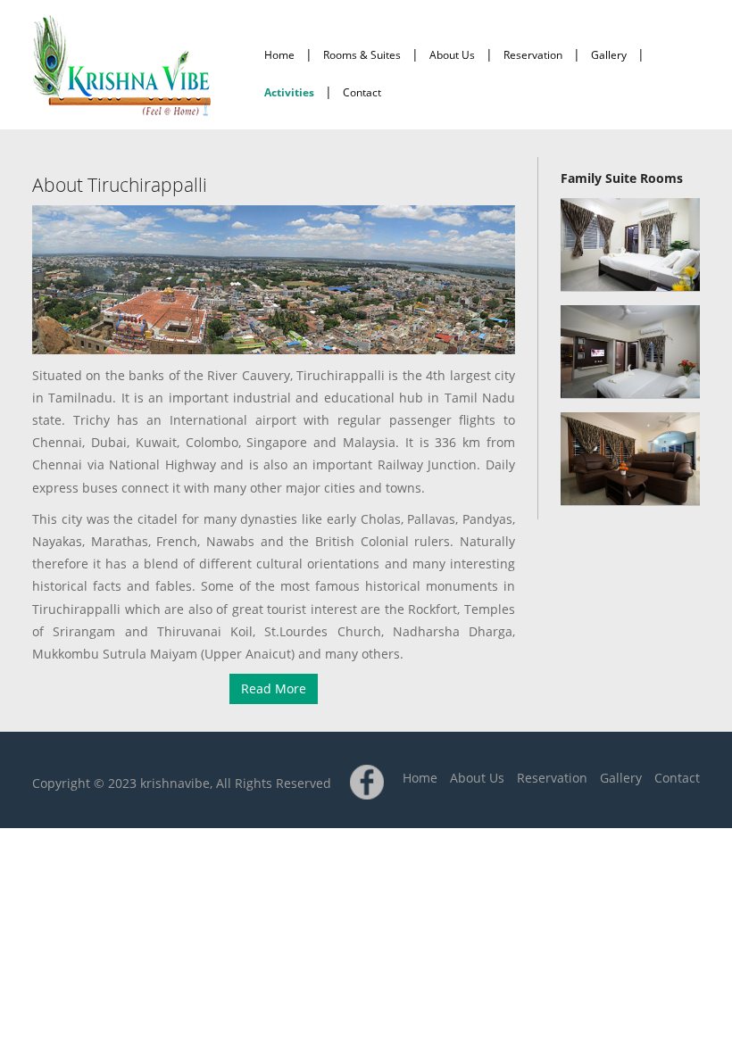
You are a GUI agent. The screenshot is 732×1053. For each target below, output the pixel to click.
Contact (362, 92)
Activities (289, 92)
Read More (273, 688)
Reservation (532, 54)
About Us (477, 777)
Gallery (609, 54)
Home (279, 54)
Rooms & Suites (362, 54)
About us (452, 54)
